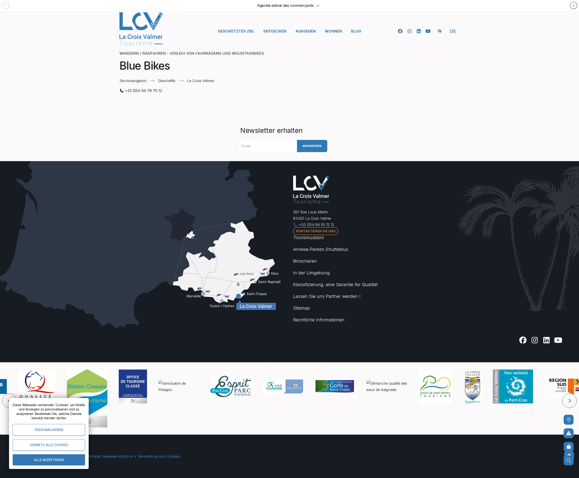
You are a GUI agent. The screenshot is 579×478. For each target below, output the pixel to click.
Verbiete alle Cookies (49, 445)
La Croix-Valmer (201, 80)
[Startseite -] (141, 28)
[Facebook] (400, 31)
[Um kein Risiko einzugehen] (569, 433)
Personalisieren (49, 430)
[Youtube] (428, 31)
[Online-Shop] (569, 447)
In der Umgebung (311, 272)
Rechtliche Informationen (318, 320)
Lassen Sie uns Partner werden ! (327, 296)
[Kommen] (569, 420)
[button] (318, 5)
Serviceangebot (132, 80)
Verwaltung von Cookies (159, 456)
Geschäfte (166, 80)
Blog (356, 31)
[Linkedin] (418, 31)
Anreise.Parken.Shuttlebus (320, 249)
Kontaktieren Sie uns (315, 231)
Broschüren (305, 261)
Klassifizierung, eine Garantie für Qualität (335, 284)
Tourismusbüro (308, 237)
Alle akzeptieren (49, 460)
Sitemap (301, 308)
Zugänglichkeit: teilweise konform (104, 456)
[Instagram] (409, 31)
